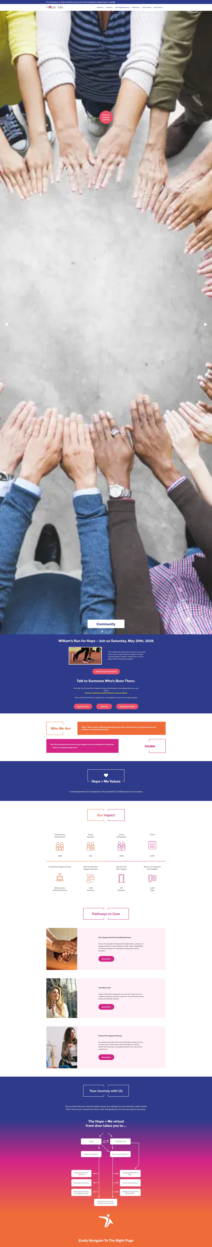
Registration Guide (127, 706)
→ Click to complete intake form (64, 747)
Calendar (104, 706)
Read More (106, 959)
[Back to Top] (209, 1243)
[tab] (102, 632)
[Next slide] (206, 324)
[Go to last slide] (6, 324)
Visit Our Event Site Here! (106, 671)
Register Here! (83, 706)
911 (113, 2)
